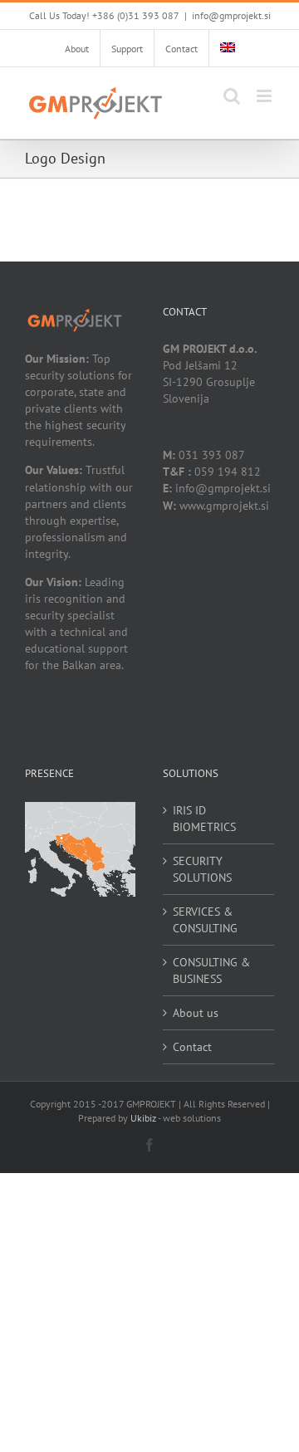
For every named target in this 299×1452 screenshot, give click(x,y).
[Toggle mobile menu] (265, 96)
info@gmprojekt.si (231, 15)
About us (195, 1012)
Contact (192, 1046)
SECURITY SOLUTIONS (202, 869)
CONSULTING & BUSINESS (211, 970)
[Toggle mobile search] (231, 96)
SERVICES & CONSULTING (205, 920)
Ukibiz (143, 1118)
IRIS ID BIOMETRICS (204, 818)
